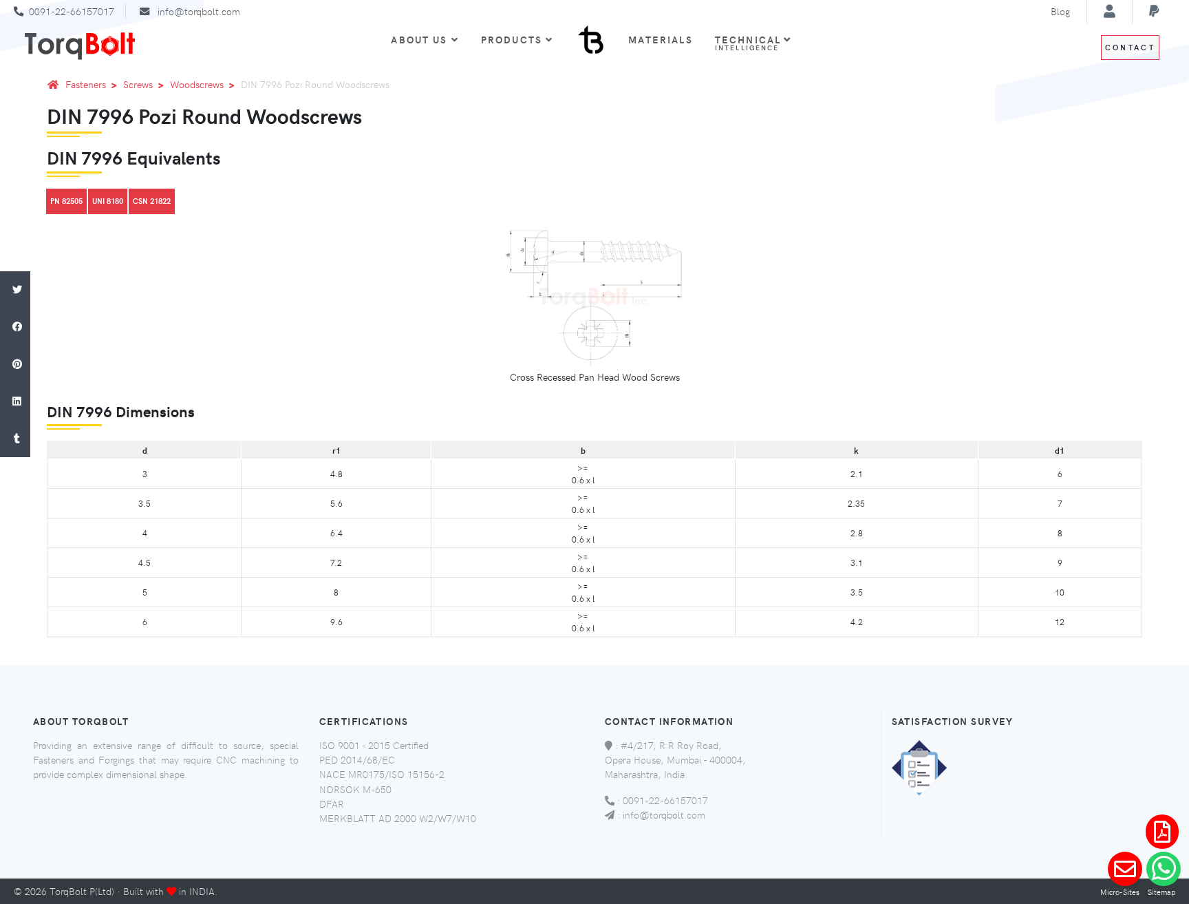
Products (511, 39)
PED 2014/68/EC (357, 759)
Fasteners (85, 84)
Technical (750, 42)
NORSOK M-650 (355, 789)
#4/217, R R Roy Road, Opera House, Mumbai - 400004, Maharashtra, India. (675, 759)
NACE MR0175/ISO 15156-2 (381, 774)
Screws (138, 84)
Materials (660, 39)
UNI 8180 (107, 201)
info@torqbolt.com (199, 11)
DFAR (331, 803)
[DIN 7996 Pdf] (1162, 831)
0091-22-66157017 (71, 11)
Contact (1130, 47)
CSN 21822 (152, 201)
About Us (419, 39)
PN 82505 (66, 201)
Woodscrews (197, 84)
